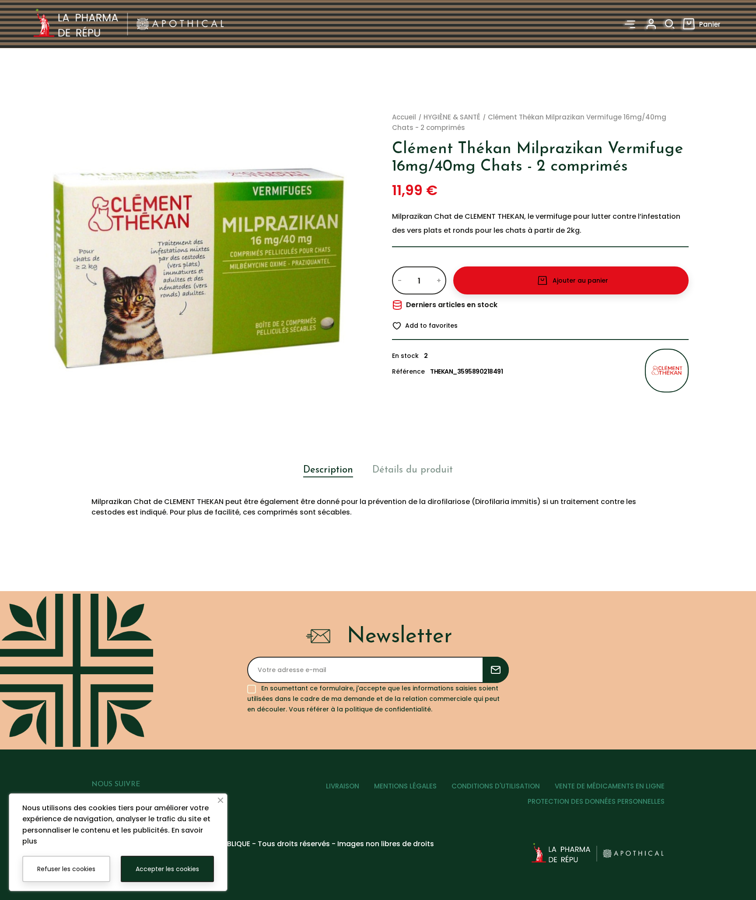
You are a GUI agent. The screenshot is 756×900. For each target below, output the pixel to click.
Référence (408, 371)
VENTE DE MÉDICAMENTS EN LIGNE (610, 786)
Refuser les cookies (66, 869)
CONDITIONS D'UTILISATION (496, 786)
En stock (405, 355)
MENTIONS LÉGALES (405, 786)
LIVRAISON (342, 786)
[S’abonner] (496, 670)
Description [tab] (328, 470)
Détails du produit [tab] (412, 470)
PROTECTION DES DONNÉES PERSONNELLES (596, 801)
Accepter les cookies (167, 869)
